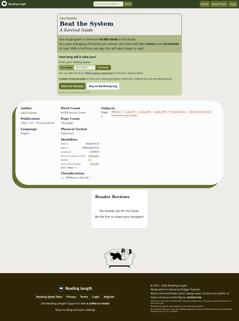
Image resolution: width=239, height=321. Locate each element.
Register (109, 297)
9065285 (94, 163)
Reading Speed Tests (49, 297)
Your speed (66, 67)
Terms (84, 297)
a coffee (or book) (98, 303)
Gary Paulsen (68, 18)
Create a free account (72, 78)
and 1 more (67, 167)
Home (204, 4)
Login (233, 4)
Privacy (71, 297)
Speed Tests (219, 4)
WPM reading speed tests (99, 73)
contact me (194, 297)
